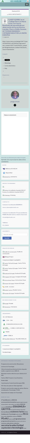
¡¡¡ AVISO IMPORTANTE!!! (14, 14)
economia (3, 407)
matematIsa (13, 176)
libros (25, 414)
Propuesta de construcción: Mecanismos (12, 364)
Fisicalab (10, 303)
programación (5, 421)
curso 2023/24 (20, 404)
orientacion (14, 416)
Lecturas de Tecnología (7, 366)
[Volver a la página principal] (15, 1)
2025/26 (14, 400)
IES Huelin (21, 414)
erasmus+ (9, 407)
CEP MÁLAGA (9, 317)
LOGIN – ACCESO (9, 286)
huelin (17, 414)
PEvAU (4, 418)
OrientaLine (13, 307)
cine (15, 404)
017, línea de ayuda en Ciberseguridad (11, 385)
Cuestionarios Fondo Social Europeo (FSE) (13, 383)
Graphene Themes (13, 432)
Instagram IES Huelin (20, 276)
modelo (5, 416)
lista (2, 416)
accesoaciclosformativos (9, 402)
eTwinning (12, 195)
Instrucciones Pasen (20, 280)
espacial (14, 409)
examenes (18, 409)
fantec (21, 411)
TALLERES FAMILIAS (20, 339)
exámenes (14, 411)
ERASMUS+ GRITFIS (13, 407)
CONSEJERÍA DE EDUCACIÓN (14, 324)
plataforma (11, 419)
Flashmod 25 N (16, 11)
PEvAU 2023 (4, 380)
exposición (23, 409)
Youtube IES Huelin (19, 293)
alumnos (7, 404)
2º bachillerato (5, 400)
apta (10, 404)
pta (21, 421)
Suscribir (7, 238)
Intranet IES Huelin (19, 283)
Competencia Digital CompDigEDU (11, 260)
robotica (16, 423)
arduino (12, 404)
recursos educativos (7, 423)
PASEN (7, 331)
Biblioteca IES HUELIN (11, 168)
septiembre (6, 427)
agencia (18, 402)
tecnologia (17, 427)
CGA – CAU (9, 320)
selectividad (18, 425)
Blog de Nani (9, 172)
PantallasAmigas (6, 352)
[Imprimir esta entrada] (26, 37)
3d (11, 400)
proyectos (18, 421)
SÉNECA (10, 335)
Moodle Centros (17, 290)
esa (11, 409)
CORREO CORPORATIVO (17, 328)
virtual (25, 428)
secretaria (6, 425)
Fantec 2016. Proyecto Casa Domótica (11, 378)
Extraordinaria (5, 412)
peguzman (6, 37)
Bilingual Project (9, 256)
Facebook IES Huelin (20, 273)
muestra (9, 416)
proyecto (13, 421)
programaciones (20, 419)
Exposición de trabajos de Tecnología (11, 392)
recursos (24, 421)
